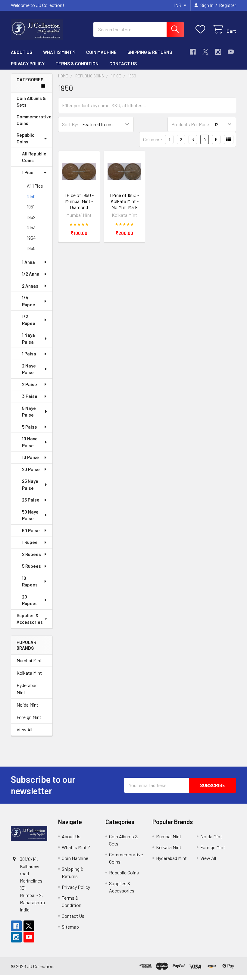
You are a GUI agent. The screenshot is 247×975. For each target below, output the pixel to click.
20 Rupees (30, 600)
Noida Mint (27, 705)
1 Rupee (30, 542)
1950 (31, 196)
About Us (21, 52)
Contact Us (123, 63)
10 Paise (30, 457)
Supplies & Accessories (30, 619)
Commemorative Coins (34, 120)
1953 (31, 227)
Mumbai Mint (29, 660)
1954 (31, 238)
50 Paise (31, 530)
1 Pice (27, 172)
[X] (205, 51)
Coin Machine (101, 52)
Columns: (152, 139)
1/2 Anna (30, 274)
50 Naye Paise (30, 515)
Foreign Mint (29, 717)
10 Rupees (30, 581)
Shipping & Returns (149, 52)
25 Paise (30, 499)
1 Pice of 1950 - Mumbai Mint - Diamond (79, 201)
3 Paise (29, 396)
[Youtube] (230, 51)
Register (227, 5)
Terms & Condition (76, 63)
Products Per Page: (191, 124)
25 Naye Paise (30, 484)
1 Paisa (29, 353)
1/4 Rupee (28, 301)
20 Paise (31, 469)
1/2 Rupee (28, 320)
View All (24, 729)
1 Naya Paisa (28, 338)
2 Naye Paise (29, 369)
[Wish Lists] (202, 29)
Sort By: (70, 124)
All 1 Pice (35, 186)
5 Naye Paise (29, 411)
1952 (31, 217)
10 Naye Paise (30, 442)
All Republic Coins (34, 157)
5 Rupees (31, 566)
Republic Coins (25, 138)
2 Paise (29, 384)
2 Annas (30, 286)
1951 (31, 206)
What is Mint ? (59, 52)
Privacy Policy (28, 63)
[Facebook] (192, 51)
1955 (31, 248)
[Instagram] (218, 51)
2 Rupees (31, 554)
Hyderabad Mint (27, 688)
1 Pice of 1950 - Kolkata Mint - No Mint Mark (124, 201)
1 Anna (28, 262)
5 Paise (29, 427)
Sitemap (70, 927)
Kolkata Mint (29, 673)
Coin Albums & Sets (31, 101)
